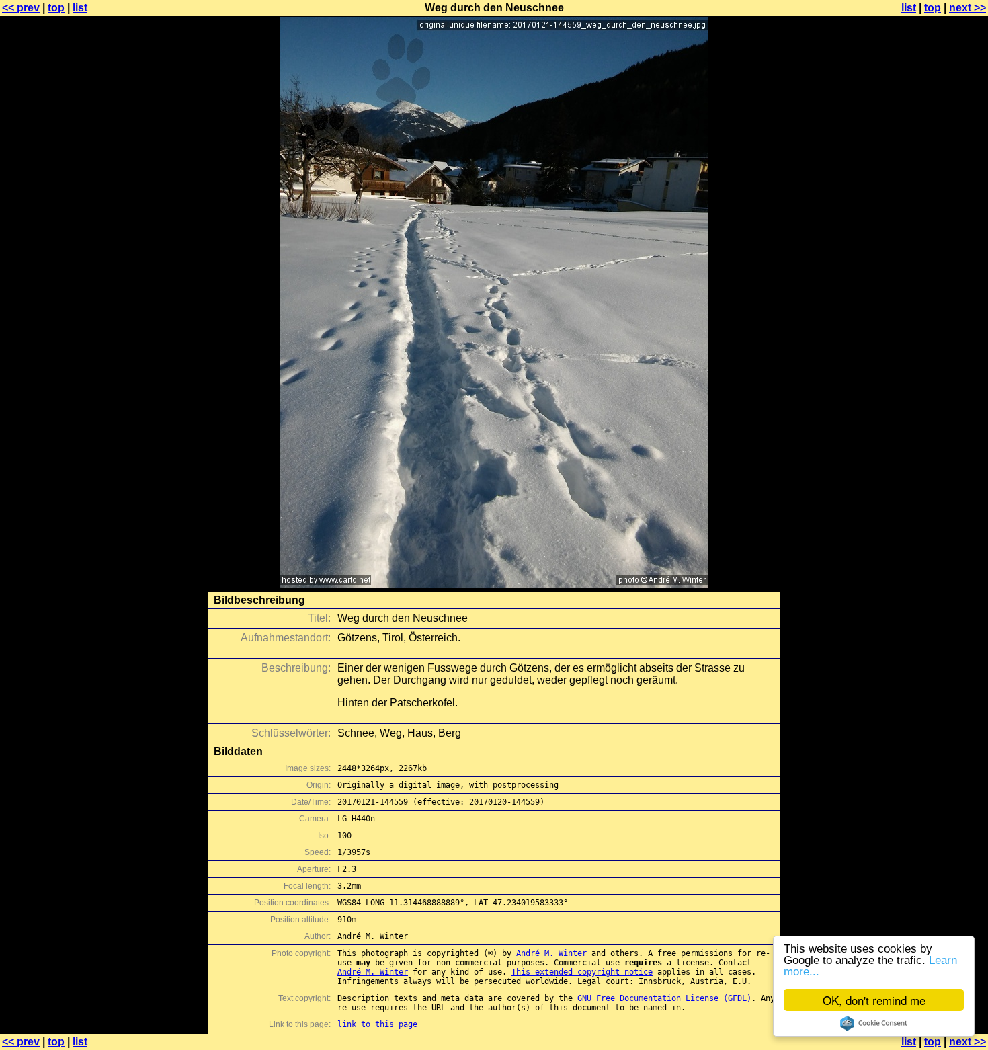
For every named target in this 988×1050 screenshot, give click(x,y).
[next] (494, 584)
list (80, 7)
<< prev (21, 7)
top (56, 7)
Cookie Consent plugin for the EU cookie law (873, 1023)
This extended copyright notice (582, 972)
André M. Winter (551, 953)
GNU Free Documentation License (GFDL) (664, 998)
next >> (967, 7)
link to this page (377, 1024)
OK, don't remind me (874, 1000)
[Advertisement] (933, 332)
